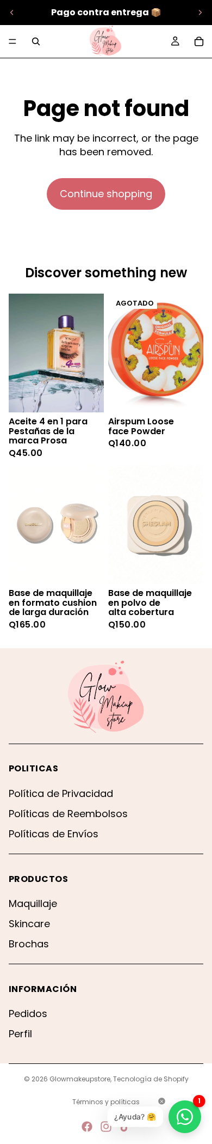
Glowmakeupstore (79, 1079)
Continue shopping (106, 193)
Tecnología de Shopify (151, 1079)
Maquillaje (33, 903)
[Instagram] (106, 1126)
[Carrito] (199, 41)
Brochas (29, 944)
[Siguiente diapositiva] (200, 13)
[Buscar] (36, 41)
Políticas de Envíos (53, 834)
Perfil (20, 1033)
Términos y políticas (106, 1101)
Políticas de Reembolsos (68, 813)
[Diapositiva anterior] (12, 13)
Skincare (29, 923)
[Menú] (12, 41)
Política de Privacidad (61, 793)
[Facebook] (86, 1126)
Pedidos (28, 1013)
